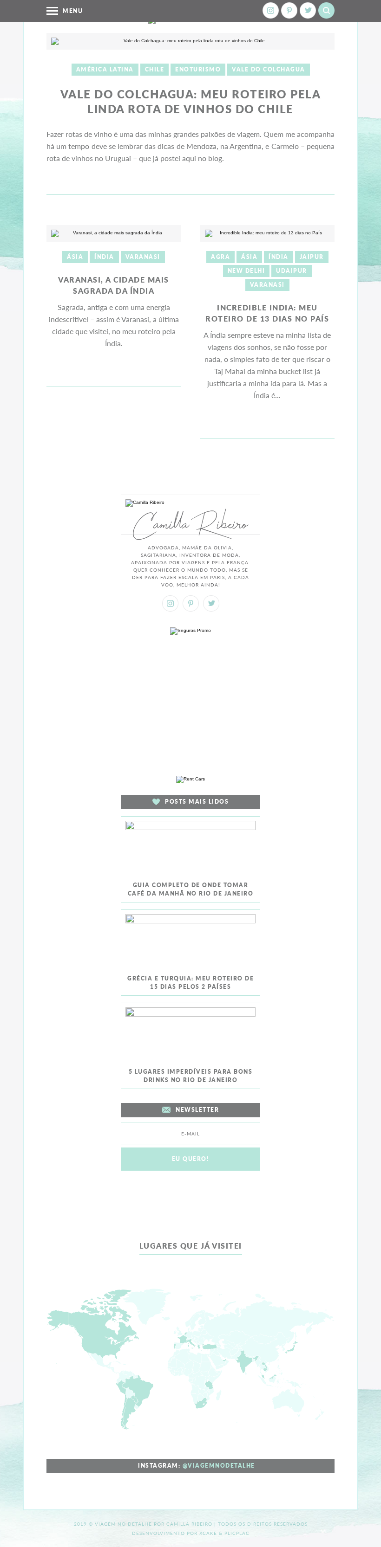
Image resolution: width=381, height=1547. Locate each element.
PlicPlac (237, 1533)
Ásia (75, 256)
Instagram (271, 10)
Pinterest (289, 10)
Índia (104, 256)
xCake (208, 1533)
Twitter (308, 10)
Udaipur (291, 270)
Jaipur (312, 256)
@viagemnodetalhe (219, 1465)
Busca (326, 10)
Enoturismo (198, 69)
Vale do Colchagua (268, 69)
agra (220, 256)
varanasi (142, 256)
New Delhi (246, 270)
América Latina (105, 69)
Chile (154, 69)
